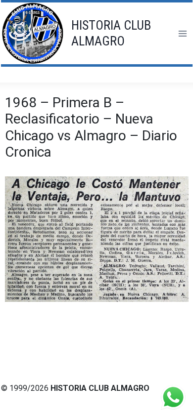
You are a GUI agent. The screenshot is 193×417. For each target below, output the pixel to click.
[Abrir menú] (182, 33)
